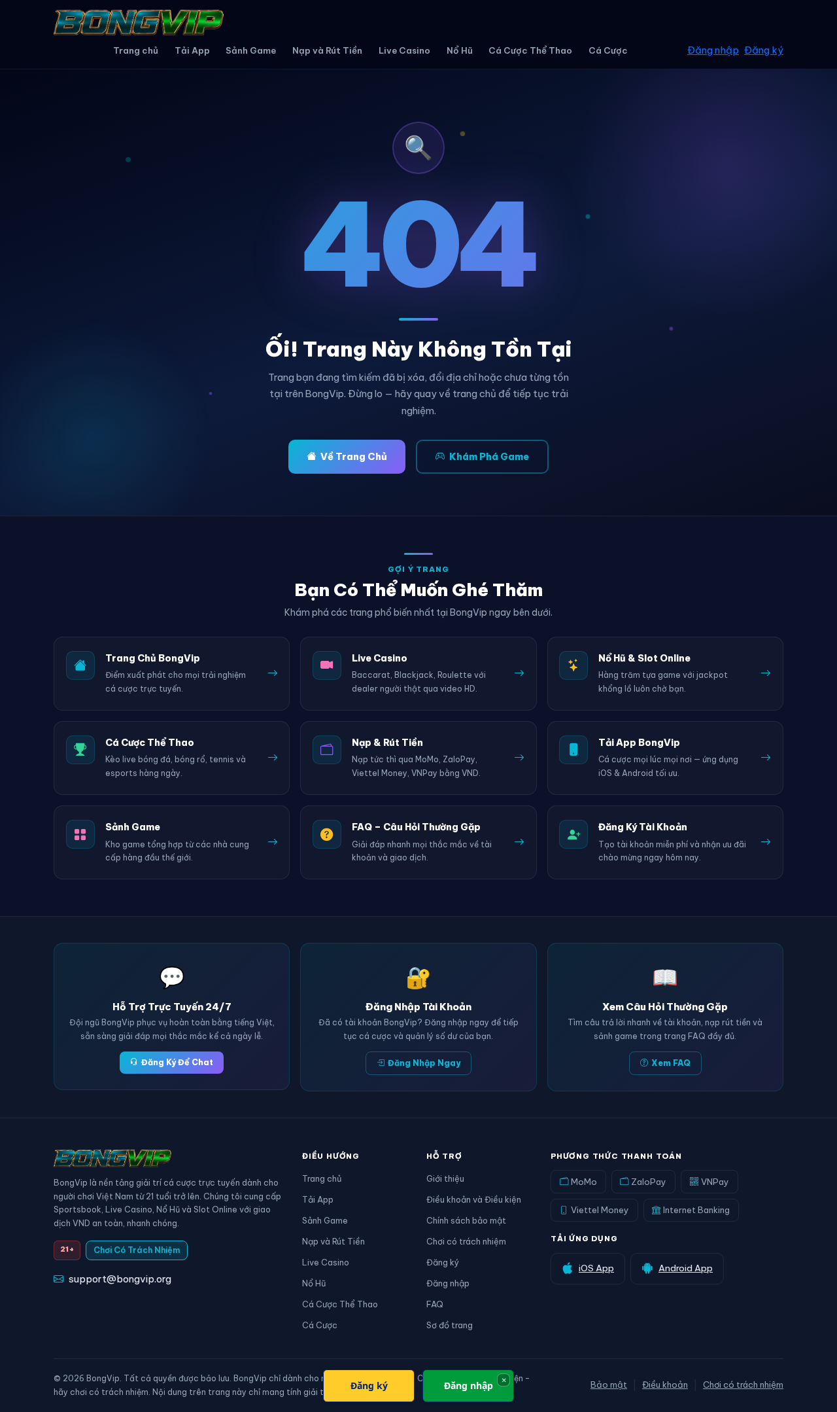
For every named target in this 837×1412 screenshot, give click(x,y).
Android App (685, 1268)
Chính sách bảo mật (466, 1220)
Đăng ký (763, 50)
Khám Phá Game (489, 457)
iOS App (596, 1268)
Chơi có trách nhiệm (466, 1241)
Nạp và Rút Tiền (327, 50)
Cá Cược (608, 50)
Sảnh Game (251, 50)
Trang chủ (135, 50)
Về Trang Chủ (353, 457)
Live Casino (404, 50)
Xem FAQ (671, 1063)
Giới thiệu (445, 1178)
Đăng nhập (713, 50)
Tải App (192, 50)
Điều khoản (665, 1384)
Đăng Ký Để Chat (177, 1062)
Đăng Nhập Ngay (424, 1063)
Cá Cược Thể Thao (530, 50)
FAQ (434, 1304)
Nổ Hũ (460, 50)
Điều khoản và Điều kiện (473, 1199)
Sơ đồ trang (449, 1325)
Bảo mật (608, 1384)
